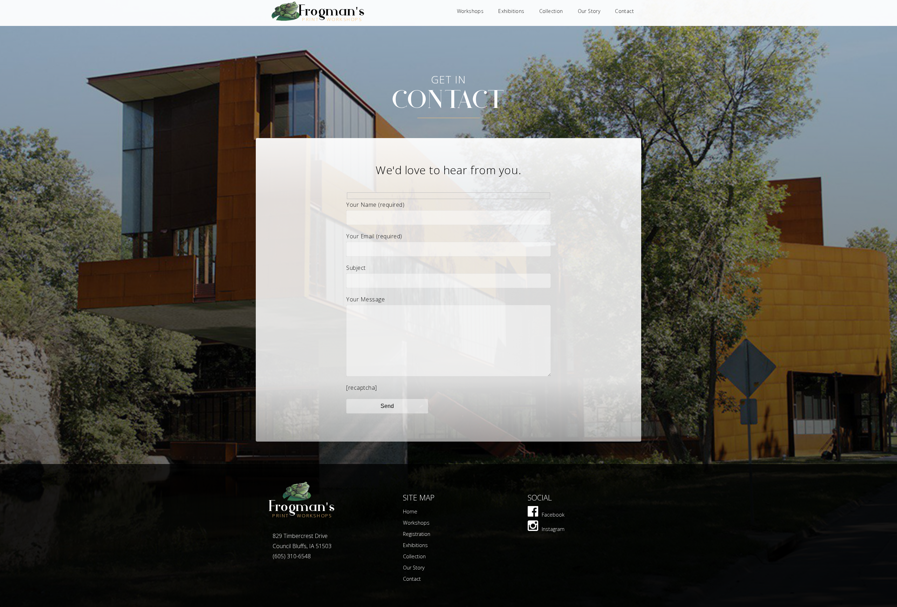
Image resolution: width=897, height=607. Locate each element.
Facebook (553, 514)
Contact (624, 11)
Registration (416, 534)
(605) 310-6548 (292, 556)
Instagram (553, 529)
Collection (551, 11)
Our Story (589, 11)
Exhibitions (511, 11)
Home (410, 511)
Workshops (470, 11)
